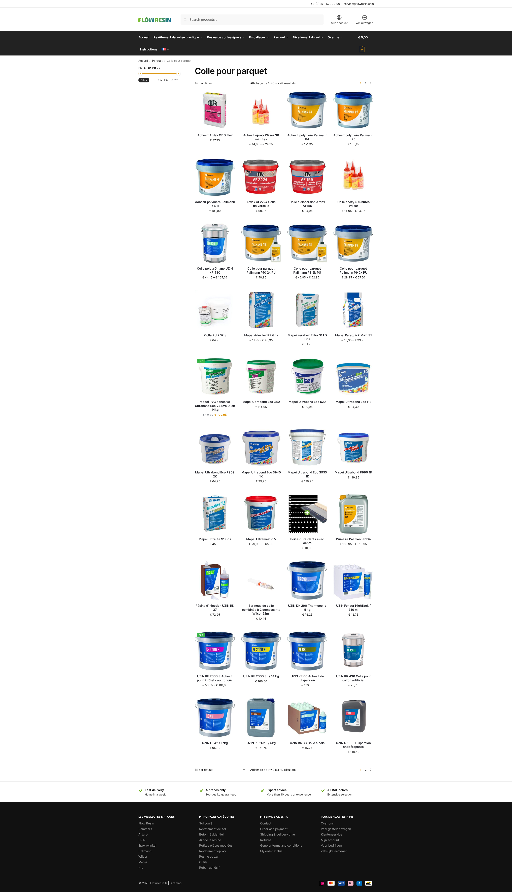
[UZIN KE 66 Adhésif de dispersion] (307, 651)
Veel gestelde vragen (336, 829)
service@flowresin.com (359, 3)
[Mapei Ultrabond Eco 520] (307, 377)
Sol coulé (205, 823)
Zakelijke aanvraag (334, 851)
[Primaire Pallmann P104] (353, 514)
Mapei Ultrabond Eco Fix (353, 402)
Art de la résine (210, 840)
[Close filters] (179, 68)
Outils (203, 862)
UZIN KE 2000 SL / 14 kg (261, 676)
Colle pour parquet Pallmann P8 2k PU (307, 270)
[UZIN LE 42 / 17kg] (215, 718)
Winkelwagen (364, 23)
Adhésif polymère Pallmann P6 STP (215, 204)
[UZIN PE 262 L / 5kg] (261, 718)
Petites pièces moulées (216, 845)
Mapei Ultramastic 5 (261, 539)
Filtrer (144, 80)
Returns (265, 840)
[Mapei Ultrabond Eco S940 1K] (261, 447)
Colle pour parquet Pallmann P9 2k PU (353, 270)
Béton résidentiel (211, 834)
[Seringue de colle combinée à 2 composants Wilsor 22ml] (261, 580)
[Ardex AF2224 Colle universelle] (261, 177)
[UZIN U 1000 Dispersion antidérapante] (353, 718)
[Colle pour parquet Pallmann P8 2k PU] (307, 243)
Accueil (143, 60)
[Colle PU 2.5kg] (215, 310)
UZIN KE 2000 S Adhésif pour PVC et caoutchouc (215, 678)
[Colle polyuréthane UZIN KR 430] (215, 243)
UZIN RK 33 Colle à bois (307, 743)
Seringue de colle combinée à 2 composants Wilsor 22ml (261, 609)
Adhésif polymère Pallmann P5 (353, 137)
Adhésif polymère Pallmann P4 (307, 137)
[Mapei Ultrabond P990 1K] (353, 447)
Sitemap (175, 883)
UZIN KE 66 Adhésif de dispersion (307, 678)
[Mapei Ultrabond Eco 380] (261, 377)
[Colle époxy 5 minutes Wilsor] (353, 177)
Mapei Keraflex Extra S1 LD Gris (307, 337)
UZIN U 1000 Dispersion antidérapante (353, 745)
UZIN (141, 840)
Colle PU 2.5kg (215, 335)
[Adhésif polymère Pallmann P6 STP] (215, 177)
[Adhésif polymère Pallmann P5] (353, 110)
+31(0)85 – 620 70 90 (325, 3)
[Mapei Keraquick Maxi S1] (353, 310)
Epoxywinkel (147, 845)
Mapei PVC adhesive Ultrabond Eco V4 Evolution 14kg (215, 406)
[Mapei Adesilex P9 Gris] (261, 310)
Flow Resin (146, 823)
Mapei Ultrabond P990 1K (353, 472)
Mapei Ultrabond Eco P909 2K (215, 474)
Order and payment (273, 829)
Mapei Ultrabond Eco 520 (307, 402)
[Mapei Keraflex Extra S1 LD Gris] (307, 310)
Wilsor (142, 856)
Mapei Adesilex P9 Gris (261, 335)
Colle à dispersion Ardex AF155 (307, 204)
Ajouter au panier (215, 148)
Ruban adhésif (209, 867)
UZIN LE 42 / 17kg (215, 743)
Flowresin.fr (158, 883)
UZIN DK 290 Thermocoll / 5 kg (307, 608)
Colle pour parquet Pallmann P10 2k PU (261, 270)
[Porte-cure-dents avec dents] (307, 514)
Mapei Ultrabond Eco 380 (261, 402)
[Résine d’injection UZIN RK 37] (215, 580)
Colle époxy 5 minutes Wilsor (353, 204)
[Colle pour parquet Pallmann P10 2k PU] (261, 243)
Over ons (327, 823)
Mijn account (339, 23)
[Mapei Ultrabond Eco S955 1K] (307, 447)
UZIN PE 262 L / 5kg (261, 743)
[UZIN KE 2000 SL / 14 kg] (261, 651)
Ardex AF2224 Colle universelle (261, 204)
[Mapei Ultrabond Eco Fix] (353, 377)
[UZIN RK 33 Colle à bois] (307, 718)
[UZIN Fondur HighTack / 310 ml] (353, 580)
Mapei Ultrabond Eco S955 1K (307, 474)
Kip (140, 867)
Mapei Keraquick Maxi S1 (353, 335)
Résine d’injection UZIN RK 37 (215, 608)
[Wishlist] (229, 96)
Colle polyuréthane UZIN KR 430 (215, 270)
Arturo (143, 834)
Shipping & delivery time (277, 834)
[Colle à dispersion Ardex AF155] (307, 177)
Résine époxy (208, 856)
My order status (271, 851)
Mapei (142, 862)
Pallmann (144, 851)
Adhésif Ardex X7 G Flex (215, 135)
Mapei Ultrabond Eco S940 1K (261, 474)
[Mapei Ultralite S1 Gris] (215, 514)
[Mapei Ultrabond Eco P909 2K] (215, 447)
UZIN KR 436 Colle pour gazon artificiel (353, 678)
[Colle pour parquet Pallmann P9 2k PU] (353, 243)
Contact (265, 823)
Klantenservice (331, 834)
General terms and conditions (281, 845)
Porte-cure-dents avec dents (307, 541)
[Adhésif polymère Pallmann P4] (307, 110)
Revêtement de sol (212, 829)
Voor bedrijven (331, 845)
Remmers (145, 829)
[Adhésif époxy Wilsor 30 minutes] (261, 110)
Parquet (157, 60)
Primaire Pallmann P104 (353, 539)
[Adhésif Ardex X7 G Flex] (215, 110)
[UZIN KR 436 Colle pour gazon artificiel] (353, 651)
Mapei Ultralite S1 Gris (215, 539)
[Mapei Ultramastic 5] (261, 514)
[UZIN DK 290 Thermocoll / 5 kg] (307, 580)
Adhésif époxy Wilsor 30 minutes (261, 137)
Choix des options (261, 152)
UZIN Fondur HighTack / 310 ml (353, 608)
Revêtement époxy (212, 851)
